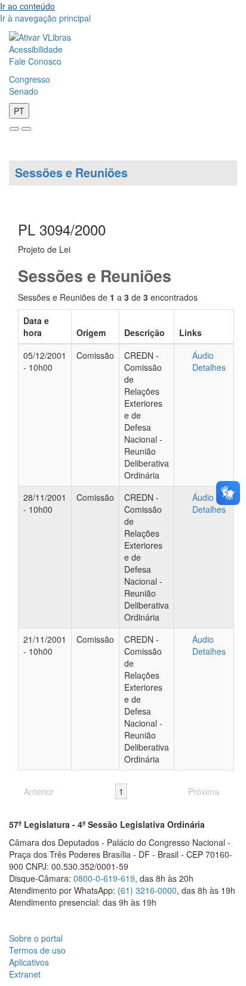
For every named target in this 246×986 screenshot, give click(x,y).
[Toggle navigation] (14, 129)
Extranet (25, 974)
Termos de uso (37, 950)
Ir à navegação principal (45, 18)
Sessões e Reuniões (71, 172)
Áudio (203, 355)
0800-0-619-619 (104, 878)
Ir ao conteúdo (27, 6)
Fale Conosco (35, 61)
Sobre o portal (36, 938)
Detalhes (209, 367)
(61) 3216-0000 (147, 890)
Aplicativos (29, 962)
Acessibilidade (36, 49)
